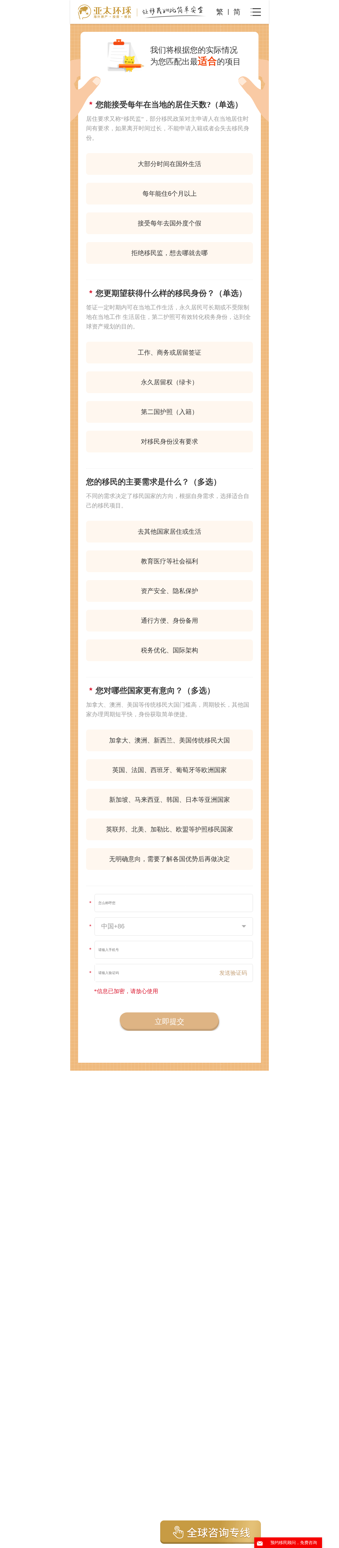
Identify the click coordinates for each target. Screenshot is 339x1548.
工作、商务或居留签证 (169, 352)
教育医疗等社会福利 (169, 561)
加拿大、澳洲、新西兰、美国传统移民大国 (169, 740)
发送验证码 (233, 973)
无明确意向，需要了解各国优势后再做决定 (169, 858)
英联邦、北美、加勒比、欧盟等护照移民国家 (169, 829)
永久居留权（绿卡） (169, 382)
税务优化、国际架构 (169, 650)
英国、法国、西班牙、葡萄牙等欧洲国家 (169, 769)
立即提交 (169, 1021)
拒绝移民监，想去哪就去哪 (169, 252)
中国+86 (112, 926)
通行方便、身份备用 (169, 620)
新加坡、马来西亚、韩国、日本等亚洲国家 (169, 799)
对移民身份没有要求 (169, 441)
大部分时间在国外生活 (169, 163)
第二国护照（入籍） (169, 411)
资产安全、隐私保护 (169, 590)
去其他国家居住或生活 (169, 531)
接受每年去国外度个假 (169, 223)
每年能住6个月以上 (169, 193)
